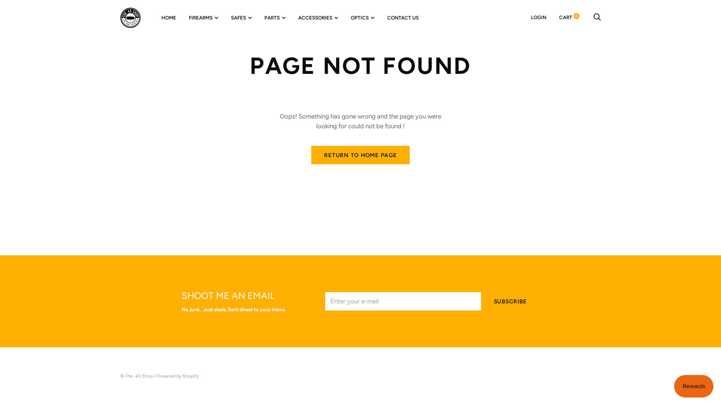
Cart (568, 17)
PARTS (272, 18)
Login (538, 17)
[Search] (597, 17)
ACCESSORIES (315, 18)
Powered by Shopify (178, 376)
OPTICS (360, 18)
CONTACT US (403, 18)
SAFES (238, 18)
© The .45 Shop (136, 376)
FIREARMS (201, 18)
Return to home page (360, 155)
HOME (168, 18)
